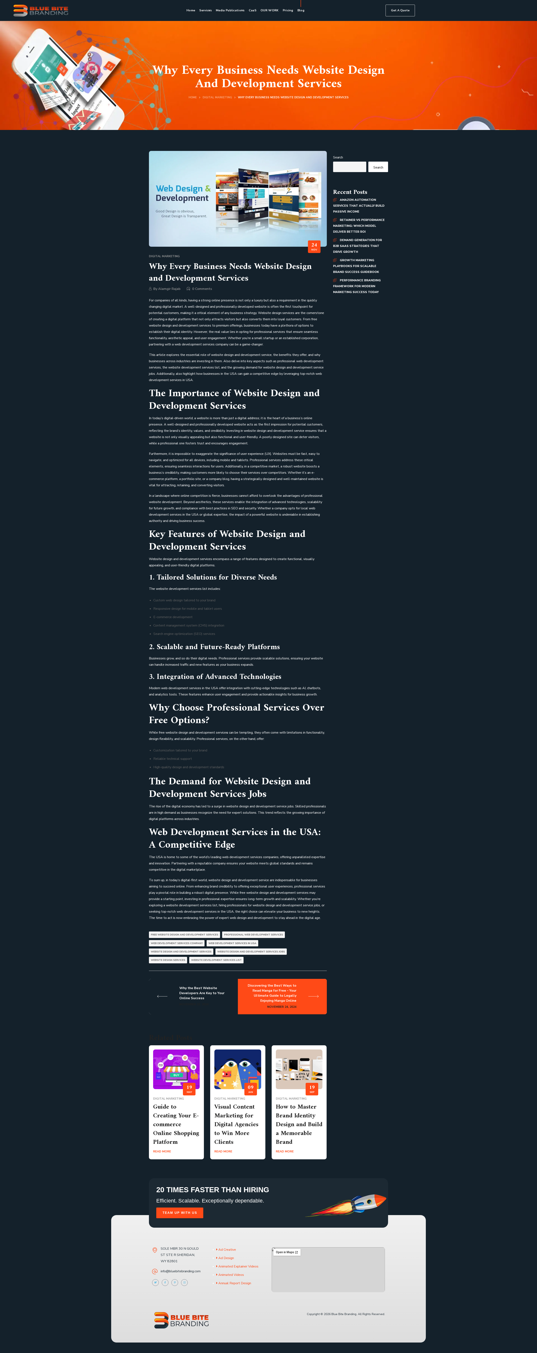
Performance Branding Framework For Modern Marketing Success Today (357, 286)
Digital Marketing (217, 97)
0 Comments (202, 289)
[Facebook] (165, 1282)
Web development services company (177, 943)
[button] (400, 10)
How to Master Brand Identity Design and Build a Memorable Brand (299, 1124)
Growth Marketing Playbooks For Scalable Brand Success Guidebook (356, 266)
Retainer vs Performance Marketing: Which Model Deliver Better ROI (359, 226)
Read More (162, 1151)
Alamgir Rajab (169, 289)
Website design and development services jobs (251, 951)
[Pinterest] (174, 1282)
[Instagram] (184, 1282)
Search (338, 157)
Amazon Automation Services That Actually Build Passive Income (359, 206)
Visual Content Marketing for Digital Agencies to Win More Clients (236, 1124)
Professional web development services (253, 934)
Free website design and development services (184, 934)
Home (193, 97)
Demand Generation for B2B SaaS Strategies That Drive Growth (357, 246)
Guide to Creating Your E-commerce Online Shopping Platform (176, 1124)
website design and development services (181, 951)
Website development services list (216, 960)
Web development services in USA (232, 943)
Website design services (168, 960)
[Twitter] (155, 1282)
